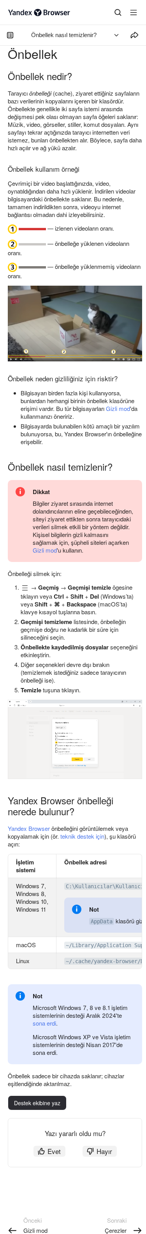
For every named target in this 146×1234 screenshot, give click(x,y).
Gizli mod (118, 408)
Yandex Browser (29, 828)
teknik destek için (82, 836)
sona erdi (44, 1023)
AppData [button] (102, 921)
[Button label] (133, 12)
